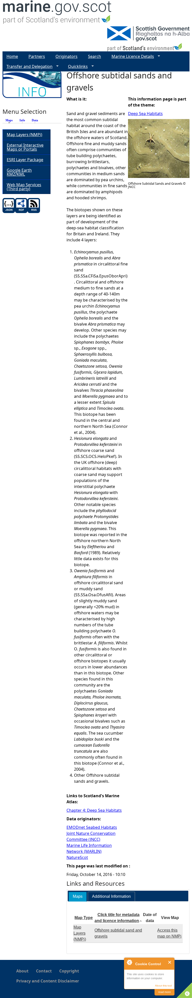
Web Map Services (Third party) (24, 186)
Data (35, 120)
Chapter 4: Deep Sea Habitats (94, 810)
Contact (44, 971)
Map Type (83, 918)
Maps (10, 120)
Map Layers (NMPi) (80, 933)
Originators (67, 56)
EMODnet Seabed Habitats (91, 827)
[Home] (57, 13)
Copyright (69, 971)
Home (12, 56)
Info (22, 120)
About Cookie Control (129, 962)
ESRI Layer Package (25, 159)
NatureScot (77, 857)
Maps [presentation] (77, 896)
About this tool (163, 985)
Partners (36, 56)
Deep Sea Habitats (145, 113)
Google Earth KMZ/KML (19, 172)
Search (94, 56)
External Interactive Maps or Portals (25, 147)
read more (164, 991)
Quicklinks (76, 66)
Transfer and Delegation (27, 66)
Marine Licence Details (131, 56)
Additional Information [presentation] (111, 896)
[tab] (77, 897)
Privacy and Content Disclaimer (47, 981)
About (22, 971)
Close (170, 962)
